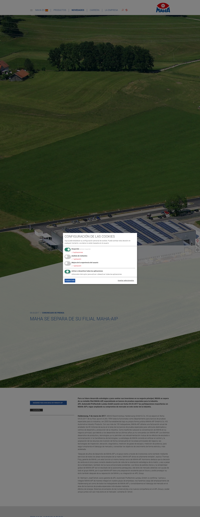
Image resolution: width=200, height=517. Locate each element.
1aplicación (76, 259)
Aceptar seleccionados (126, 280)
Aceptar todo (70, 280)
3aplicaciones (77, 252)
